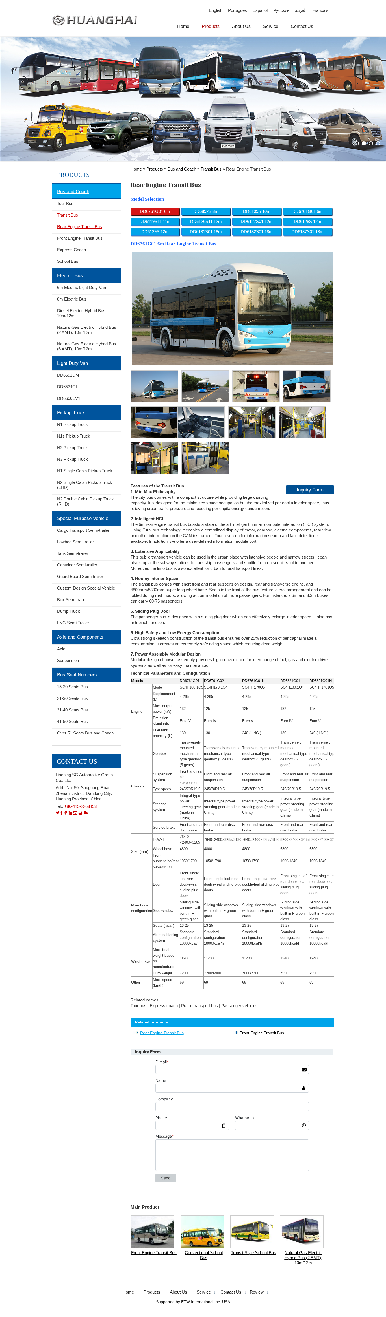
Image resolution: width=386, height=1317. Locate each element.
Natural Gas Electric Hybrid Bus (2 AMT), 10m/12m (303, 1257)
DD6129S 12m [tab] (155, 232)
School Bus (67, 261)
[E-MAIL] (75, 813)
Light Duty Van (72, 363)
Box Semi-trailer (72, 599)
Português (237, 10)
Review (257, 1292)
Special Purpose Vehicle (82, 518)
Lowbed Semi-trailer (75, 542)
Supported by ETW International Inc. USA (193, 1302)
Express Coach (71, 250)
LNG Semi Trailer (73, 623)
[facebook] (61, 813)
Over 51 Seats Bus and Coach (85, 733)
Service (204, 1292)
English (215, 10)
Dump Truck (68, 611)
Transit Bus (211, 169)
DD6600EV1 (68, 398)
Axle (61, 649)
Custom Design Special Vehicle (86, 588)
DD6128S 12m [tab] (307, 221)
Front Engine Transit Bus (262, 1033)
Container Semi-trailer (77, 565)
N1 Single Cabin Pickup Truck (84, 471)
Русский (281, 10)
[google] (66, 813)
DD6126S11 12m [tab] (206, 221)
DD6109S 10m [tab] (256, 211)
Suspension (68, 660)
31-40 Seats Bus (72, 710)
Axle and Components (80, 637)
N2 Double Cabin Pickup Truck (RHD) (85, 501)
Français (320, 10)
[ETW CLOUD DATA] (86, 813)
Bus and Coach (182, 169)
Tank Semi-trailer (72, 553)
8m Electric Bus (71, 299)
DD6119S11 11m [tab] (155, 221)
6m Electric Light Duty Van (81, 287)
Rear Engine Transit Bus (162, 1033)
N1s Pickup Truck (73, 436)
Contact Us (77, 761)
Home (136, 169)
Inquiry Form (310, 490)
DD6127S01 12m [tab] (257, 221)
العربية (301, 10)
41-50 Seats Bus (72, 721)
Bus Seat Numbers (77, 675)
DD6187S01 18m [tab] (308, 232)
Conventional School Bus (204, 1255)
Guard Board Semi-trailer (80, 576)
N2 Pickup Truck (72, 447)
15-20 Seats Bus (72, 687)
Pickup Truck (71, 412)
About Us (178, 1292)
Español (260, 10)
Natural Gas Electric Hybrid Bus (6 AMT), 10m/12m (86, 346)
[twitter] (58, 813)
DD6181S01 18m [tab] (206, 232)
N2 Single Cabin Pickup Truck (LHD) (84, 485)
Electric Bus (70, 275)
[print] (81, 813)
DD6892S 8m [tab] (205, 211)
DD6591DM (68, 375)
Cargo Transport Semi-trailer (83, 530)
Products (154, 169)
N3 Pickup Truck (72, 459)
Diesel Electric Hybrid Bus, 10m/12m (82, 313)
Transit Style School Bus (253, 1252)
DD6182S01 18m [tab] (257, 232)
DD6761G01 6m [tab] (155, 211)
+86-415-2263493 (80, 806)
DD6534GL (67, 387)
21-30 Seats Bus (72, 698)
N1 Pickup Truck (72, 424)
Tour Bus (65, 203)
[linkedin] (70, 813)
